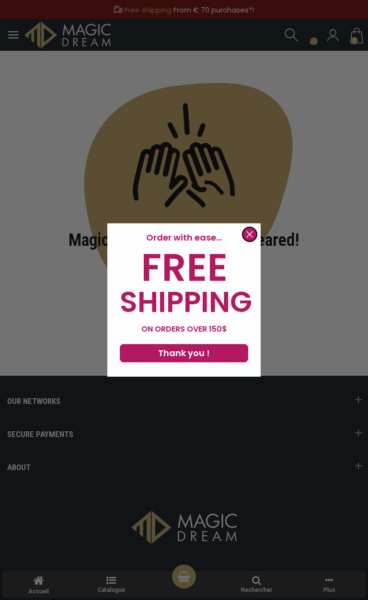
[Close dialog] (249, 234)
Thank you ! (184, 353)
